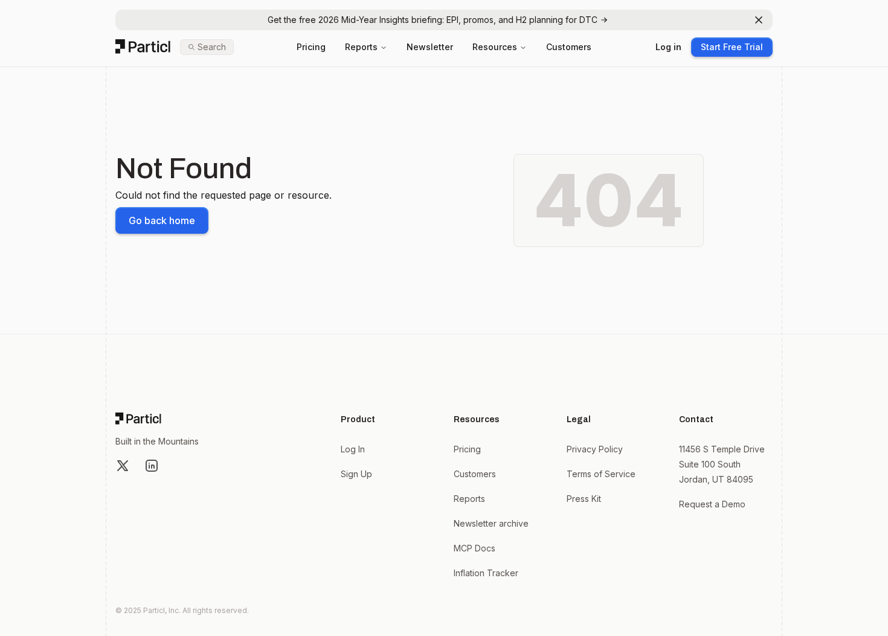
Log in (668, 47)
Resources (494, 47)
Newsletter (430, 47)
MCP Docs (474, 548)
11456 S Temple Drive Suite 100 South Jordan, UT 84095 (722, 464)
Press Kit (584, 498)
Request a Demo (712, 504)
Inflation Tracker (486, 573)
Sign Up (356, 474)
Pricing (311, 47)
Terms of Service (601, 474)
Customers (568, 47)
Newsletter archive (491, 523)
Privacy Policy (595, 449)
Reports (361, 47)
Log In (353, 449)
